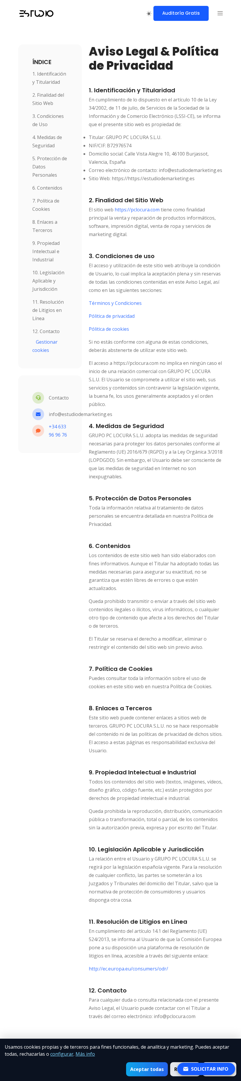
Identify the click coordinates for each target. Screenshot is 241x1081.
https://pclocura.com (137, 209)
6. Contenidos (47, 188)
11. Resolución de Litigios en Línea (48, 310)
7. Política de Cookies (45, 205)
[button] (220, 13)
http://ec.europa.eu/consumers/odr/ (128, 968)
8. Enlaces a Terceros (44, 226)
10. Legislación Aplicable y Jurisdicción (48, 280)
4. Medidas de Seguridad (47, 141)
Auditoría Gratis (181, 13)
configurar (61, 1054)
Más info (85, 1054)
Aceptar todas (147, 1069)
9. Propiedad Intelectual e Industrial (46, 251)
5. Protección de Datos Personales (49, 166)
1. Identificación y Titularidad (49, 78)
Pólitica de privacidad (112, 316)
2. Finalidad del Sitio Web (48, 99)
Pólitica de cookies (109, 329)
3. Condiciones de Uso (48, 120)
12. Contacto (46, 331)
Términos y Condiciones (115, 303)
